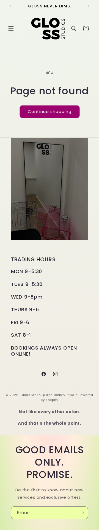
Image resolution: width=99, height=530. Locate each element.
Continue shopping (50, 111)
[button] (11, 28)
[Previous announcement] (10, 6)
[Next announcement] (89, 6)
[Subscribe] (82, 512)
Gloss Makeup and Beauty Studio (49, 395)
